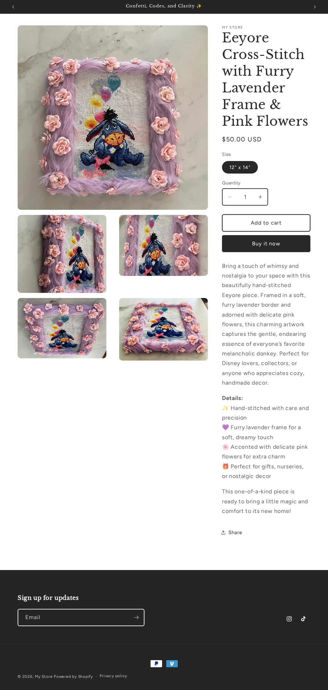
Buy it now (266, 243)
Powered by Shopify (73, 676)
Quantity (231, 183)
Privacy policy (113, 676)
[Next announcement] (315, 6)
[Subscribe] (136, 617)
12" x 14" (239, 167)
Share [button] (235, 532)
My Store (44, 676)
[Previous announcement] (13, 6)
